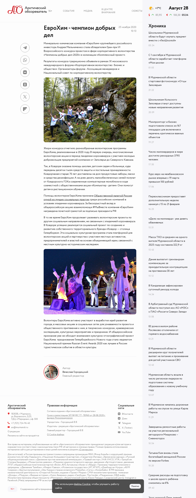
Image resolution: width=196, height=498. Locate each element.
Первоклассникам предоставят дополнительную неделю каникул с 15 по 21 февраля (167, 200)
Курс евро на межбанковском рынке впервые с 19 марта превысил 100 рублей (166, 178)
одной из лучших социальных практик (66, 199)
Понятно (135, 486)
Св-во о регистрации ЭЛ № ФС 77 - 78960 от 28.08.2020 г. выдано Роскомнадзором (76, 416)
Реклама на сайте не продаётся (23, 435)
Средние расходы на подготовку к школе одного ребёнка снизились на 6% (168, 479)
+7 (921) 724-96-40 (20, 423)
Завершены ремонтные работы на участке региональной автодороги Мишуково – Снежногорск (167, 432)
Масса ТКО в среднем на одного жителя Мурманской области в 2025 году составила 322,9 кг (168, 241)
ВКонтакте (127, 414)
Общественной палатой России (113, 196)
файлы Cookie (82, 484)
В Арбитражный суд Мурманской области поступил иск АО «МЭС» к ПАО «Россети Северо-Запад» (168, 308)
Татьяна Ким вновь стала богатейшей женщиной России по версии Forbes (167, 457)
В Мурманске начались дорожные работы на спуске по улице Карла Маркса (168, 408)
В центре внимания (108, 11)
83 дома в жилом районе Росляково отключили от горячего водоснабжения (163, 330)
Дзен (124, 418)
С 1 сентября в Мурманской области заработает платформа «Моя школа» (167, 59)
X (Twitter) (127, 428)
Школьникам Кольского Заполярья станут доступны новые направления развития (166, 103)
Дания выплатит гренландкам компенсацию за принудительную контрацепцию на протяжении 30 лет (168, 265)
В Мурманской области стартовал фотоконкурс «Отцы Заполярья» (167, 81)
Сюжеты (137, 11)
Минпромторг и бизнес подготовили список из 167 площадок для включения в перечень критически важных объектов (166, 129)
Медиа (88, 11)
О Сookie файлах (55, 434)
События (68, 11)
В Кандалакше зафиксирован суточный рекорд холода (166, 287)
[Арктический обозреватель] (27, 10)
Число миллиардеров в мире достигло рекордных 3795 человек (166, 155)
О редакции (14, 431)
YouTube (126, 432)
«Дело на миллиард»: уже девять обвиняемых (168, 220)
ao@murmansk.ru (19, 427)
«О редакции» (85, 449)
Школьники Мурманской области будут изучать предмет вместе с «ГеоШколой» (167, 36)
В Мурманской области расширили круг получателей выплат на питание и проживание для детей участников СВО (168, 354)
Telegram (126, 423)
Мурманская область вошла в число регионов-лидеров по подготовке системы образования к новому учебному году (168, 382)
